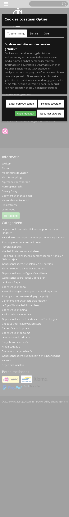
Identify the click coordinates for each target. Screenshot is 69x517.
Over (47, 33)
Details (34, 33)
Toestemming (16, 33)
